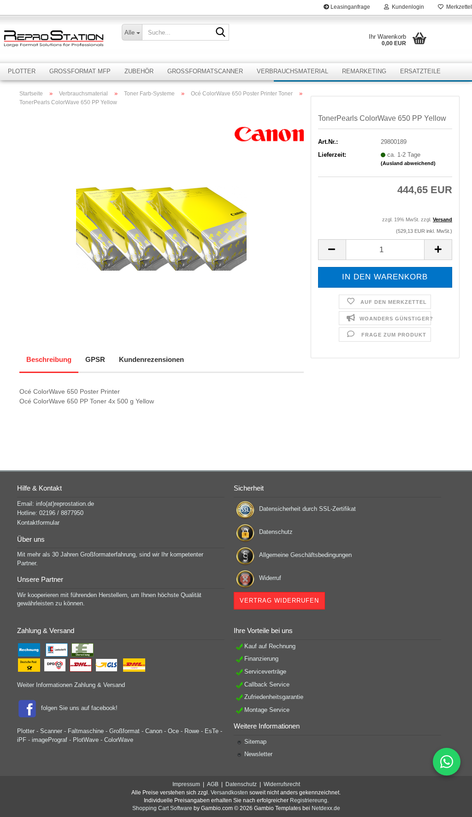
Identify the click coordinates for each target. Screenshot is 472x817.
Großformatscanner (205, 71)
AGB (212, 784)
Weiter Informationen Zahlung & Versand (71, 684)
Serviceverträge (265, 671)
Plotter (21, 71)
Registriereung (308, 800)
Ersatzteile (420, 71)
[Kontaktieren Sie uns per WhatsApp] (446, 762)
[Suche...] (220, 32)
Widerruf (270, 577)
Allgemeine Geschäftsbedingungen (305, 554)
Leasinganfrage (349, 7)
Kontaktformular (38, 522)
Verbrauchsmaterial (292, 71)
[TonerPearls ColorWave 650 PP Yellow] (161, 216)
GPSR (95, 359)
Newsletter (258, 754)
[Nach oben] (446, 803)
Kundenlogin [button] (406, 7)
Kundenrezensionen (151, 359)
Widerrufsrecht (282, 784)
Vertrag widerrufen (279, 600)
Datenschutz (276, 531)
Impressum (186, 784)
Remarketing (364, 71)
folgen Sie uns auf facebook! (79, 708)
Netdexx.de (326, 808)
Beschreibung (48, 359)
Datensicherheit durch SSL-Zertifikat (307, 508)
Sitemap (255, 741)
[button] (332, 249)
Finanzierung (261, 658)
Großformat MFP (80, 71)
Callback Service (266, 684)
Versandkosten (229, 792)
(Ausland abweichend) (408, 163)
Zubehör (138, 71)
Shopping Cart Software (162, 808)
